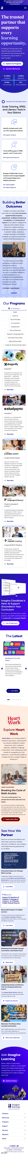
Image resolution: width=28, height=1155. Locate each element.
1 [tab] (4, 293)
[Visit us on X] (16, 1146)
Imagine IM (7, 618)
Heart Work (6, 738)
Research (5, 1134)
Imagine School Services (12, 157)
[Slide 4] (15, 700)
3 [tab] (19, 293)
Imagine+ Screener (10, 135)
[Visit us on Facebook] (12, 1146)
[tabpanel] (14, 265)
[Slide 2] (11, 700)
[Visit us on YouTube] (14, 1146)
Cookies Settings (17, 1149)
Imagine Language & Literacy (13, 917)
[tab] (14, 308)
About (4, 1138)
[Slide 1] (8, 700)
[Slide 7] (20, 700)
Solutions (5, 1113)
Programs (5, 1122)
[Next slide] (26, 668)
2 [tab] (11, 293)
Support (5, 1126)
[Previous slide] (2, 668)
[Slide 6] (19, 700)
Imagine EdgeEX (9, 184)
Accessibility (10, 1149)
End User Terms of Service (18, 1148)
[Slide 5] (17, 700)
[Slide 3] (13, 700)
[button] (25, 1114)
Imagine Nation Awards (10, 992)
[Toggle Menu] (25, 8)
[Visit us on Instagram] (10, 1146)
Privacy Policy (7, 1148)
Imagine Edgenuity (10, 187)
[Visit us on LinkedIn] (18, 1146)
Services (5, 1130)
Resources (5, 1117)
